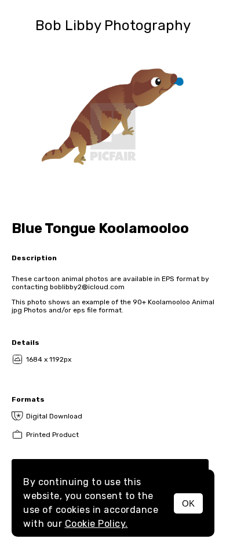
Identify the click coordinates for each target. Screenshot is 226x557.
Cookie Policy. (96, 523)
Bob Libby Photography (113, 25)
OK (188, 503)
